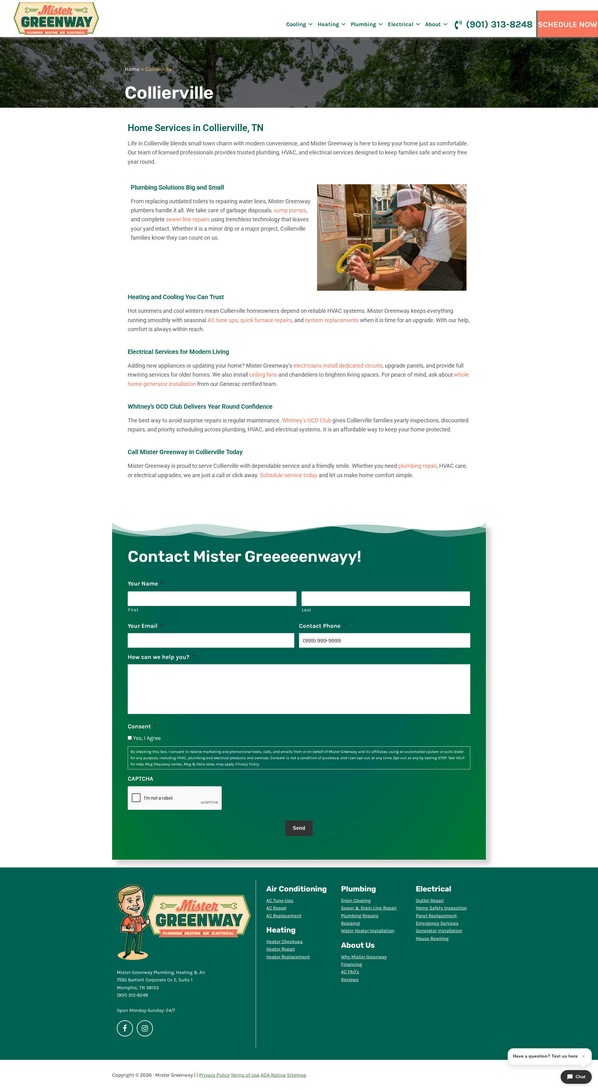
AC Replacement (283, 916)
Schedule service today (288, 475)
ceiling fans (263, 374)
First (133, 610)
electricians (307, 365)
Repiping (350, 923)
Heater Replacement (288, 957)
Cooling (296, 24)
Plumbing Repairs (359, 916)
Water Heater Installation (367, 930)
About (433, 24)
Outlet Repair (430, 900)
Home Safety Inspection (441, 908)
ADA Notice (273, 1075)
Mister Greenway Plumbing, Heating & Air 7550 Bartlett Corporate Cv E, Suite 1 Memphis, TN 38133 (161, 980)
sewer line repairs (188, 219)
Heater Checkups (284, 941)
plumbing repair (417, 466)
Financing (351, 964)
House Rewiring (432, 938)
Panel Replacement (436, 916)
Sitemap (296, 1075)
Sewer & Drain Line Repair (368, 908)
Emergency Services (437, 923)
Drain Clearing (356, 900)
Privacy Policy (247, 764)
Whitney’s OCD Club (306, 420)
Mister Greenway (56, 18)
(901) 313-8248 (499, 24)
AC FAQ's (350, 972)
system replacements (332, 320)
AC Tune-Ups (279, 900)
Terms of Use (245, 1075)
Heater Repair (280, 949)
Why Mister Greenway (364, 957)
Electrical (400, 24)
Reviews (349, 979)
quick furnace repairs (266, 320)
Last (307, 610)
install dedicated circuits (352, 365)
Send (299, 828)
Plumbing (363, 24)
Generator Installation (439, 930)
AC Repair (276, 908)
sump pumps (290, 210)
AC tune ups (222, 320)
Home (132, 69)
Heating (328, 24)
